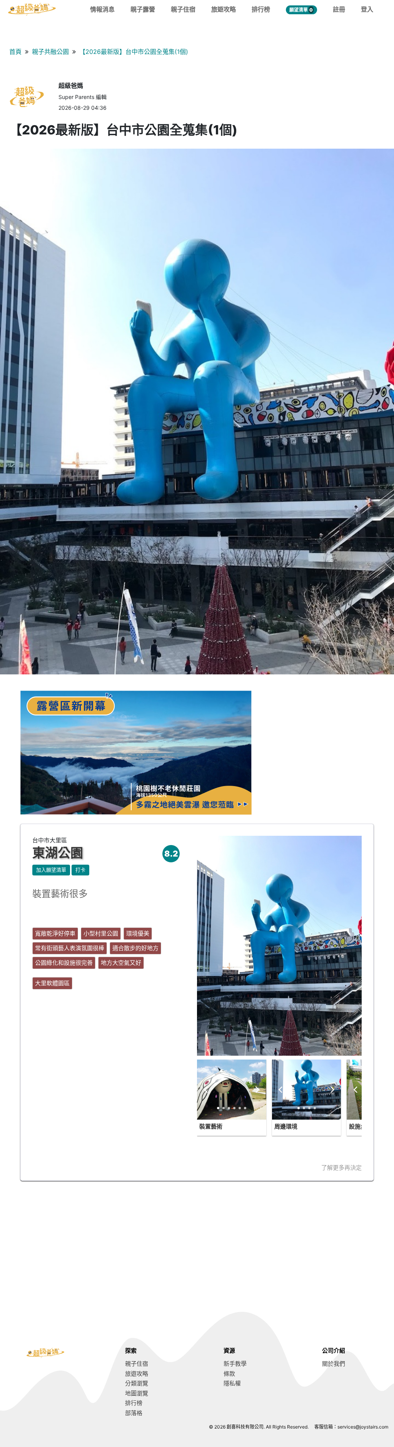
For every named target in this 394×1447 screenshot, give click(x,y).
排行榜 (261, 9)
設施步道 (360, 1126)
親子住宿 (183, 9)
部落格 (133, 1413)
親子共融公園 (50, 51)
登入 (367, 9)
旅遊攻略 (223, 9)
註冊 (339, 9)
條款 (229, 1373)
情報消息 (102, 9)
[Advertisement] (197, 1246)
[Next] (257, 1089)
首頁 (15, 51)
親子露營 (142, 9)
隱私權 (232, 1383)
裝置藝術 (210, 1126)
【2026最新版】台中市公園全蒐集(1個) (133, 51)
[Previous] (206, 1089)
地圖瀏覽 (136, 1393)
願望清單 (301, 10)
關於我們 (333, 1363)
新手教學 (235, 1363)
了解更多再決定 (341, 1167)
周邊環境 (285, 1126)
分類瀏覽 (136, 1383)
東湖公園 (57, 852)
